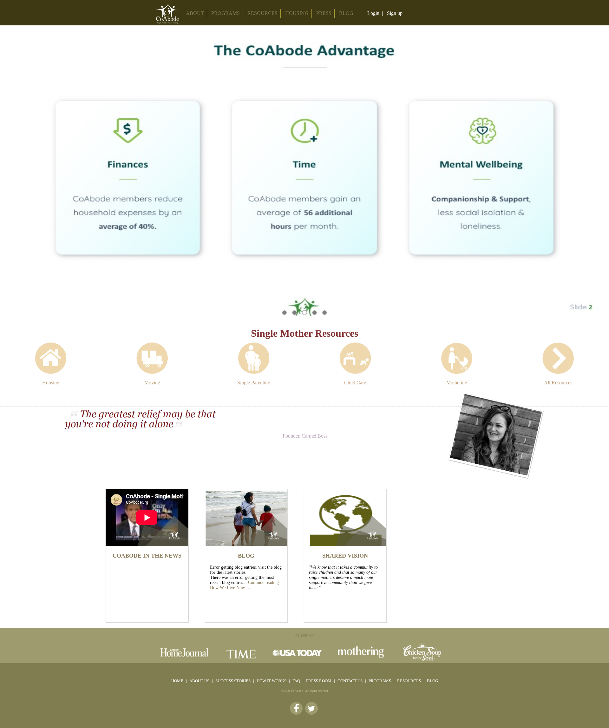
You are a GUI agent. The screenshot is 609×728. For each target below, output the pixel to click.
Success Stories (233, 681)
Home (177, 681)
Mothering (456, 382)
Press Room (319, 681)
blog (346, 13)
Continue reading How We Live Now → (244, 585)
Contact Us (350, 681)
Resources (262, 13)
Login (373, 13)
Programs (380, 681)
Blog (432, 681)
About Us (199, 681)
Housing (297, 13)
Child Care (355, 382)
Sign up (395, 13)
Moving (152, 382)
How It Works (272, 681)
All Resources (558, 382)
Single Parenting (253, 382)
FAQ (296, 681)
